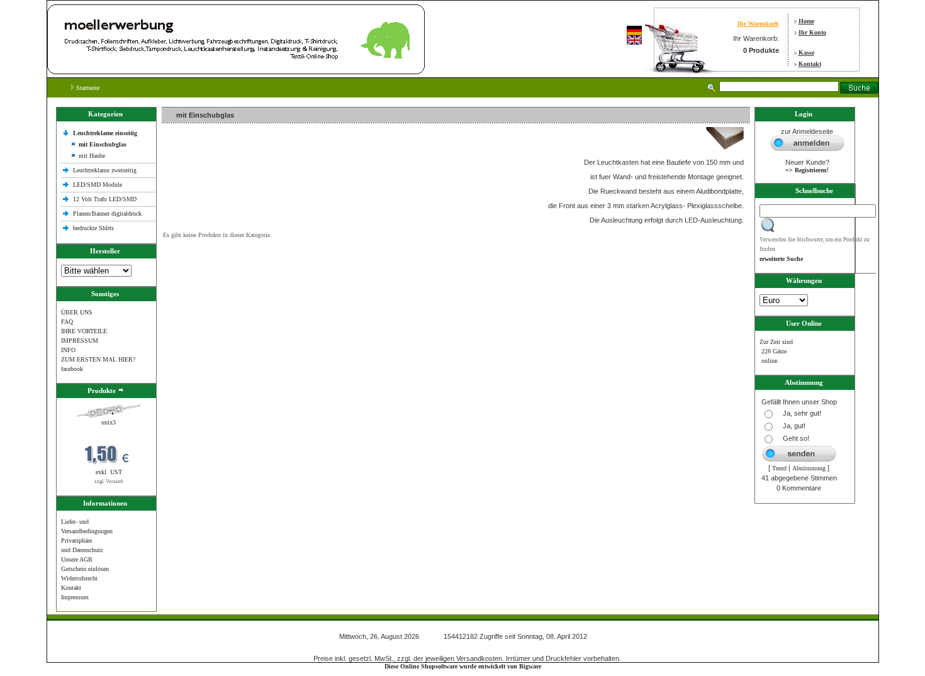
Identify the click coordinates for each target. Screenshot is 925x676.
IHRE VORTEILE (84, 331)
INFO (68, 349)
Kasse (806, 52)
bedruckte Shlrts (93, 227)
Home (806, 21)
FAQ (67, 321)
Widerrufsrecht (79, 578)
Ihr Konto (812, 32)
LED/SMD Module (97, 184)
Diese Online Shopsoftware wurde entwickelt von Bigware (462, 666)
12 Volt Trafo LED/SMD (105, 199)
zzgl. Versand (108, 481)
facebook (72, 368)
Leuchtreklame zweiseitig (105, 170)
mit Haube (92, 155)
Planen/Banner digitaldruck (107, 213)
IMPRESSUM (79, 340)
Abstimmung (809, 468)
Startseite (86, 87)
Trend (779, 468)
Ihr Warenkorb (758, 23)
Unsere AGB (76, 559)
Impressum (75, 597)
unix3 (108, 422)
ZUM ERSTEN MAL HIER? (98, 359)
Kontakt (810, 63)
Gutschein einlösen (85, 568)
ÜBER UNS (76, 312)
